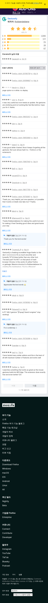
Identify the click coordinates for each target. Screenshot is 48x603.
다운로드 (36, 3)
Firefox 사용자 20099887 (21, 80)
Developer (7, 537)
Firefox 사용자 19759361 (21, 197)
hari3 (14, 352)
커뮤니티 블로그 (9, 440)
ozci (13, 100)
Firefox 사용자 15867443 (21, 162)
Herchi (14, 87)
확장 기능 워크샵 (9, 427)
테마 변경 (5, 595)
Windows (6, 468)
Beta (4, 505)
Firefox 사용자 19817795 (21, 190)
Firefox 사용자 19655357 (21, 117)
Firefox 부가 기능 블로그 (13, 423)
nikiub (14, 295)
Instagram (6, 549)
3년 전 (24, 59)
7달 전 (20, 352)
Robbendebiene (22, 21)
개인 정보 (5, 574)
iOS (3, 477)
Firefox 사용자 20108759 (21, 74)
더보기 (4, 271)
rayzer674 (16, 176)
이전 (13, 385)
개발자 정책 (7, 436)
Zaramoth (15, 59)
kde (13, 124)
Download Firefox (10, 464)
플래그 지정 (6, 95)
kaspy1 (14, 145)
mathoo (15, 131)
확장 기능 (16, 12)
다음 (34, 385)
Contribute (7, 533)
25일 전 (22, 87)
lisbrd (14, 211)
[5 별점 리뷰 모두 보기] (23, 36)
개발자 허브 (7, 432)
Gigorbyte (16, 183)
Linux (4, 485)
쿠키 (13, 574)
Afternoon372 (17, 218)
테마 (24, 12)
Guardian (15, 345)
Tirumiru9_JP (16, 250)
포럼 (4, 444)
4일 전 (35, 74)
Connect (6, 529)
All (3, 489)
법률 (20, 574)
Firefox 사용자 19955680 (21, 138)
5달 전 (35, 190)
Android (6, 481)
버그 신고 (6, 448)
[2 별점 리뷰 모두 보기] (23, 45)
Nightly (5, 501)
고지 (8, 579)
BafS (13, 169)
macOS (5, 473)
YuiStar (14, 367)
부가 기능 (6, 415)
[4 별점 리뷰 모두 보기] (23, 39)
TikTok (5, 557)
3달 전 (35, 138)
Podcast (6, 566)
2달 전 (35, 117)
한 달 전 (21, 100)
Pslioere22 (16, 309)
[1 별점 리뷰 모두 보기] (23, 48)
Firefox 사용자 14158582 (21, 302)
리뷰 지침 (6, 453)
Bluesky (5, 561)
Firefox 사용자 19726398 (21, 338)
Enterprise (6, 517)
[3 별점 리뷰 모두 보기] (23, 42)
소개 (4, 419)
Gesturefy (12, 18)
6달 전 (26, 250)
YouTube (6, 553)
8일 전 (36, 80)
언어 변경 (5, 591)
